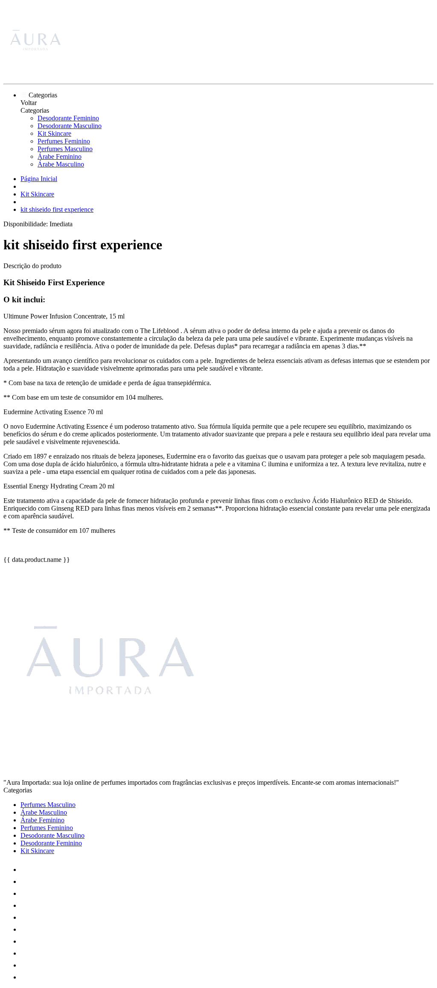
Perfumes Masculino (65, 148)
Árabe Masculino (61, 164)
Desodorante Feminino (68, 118)
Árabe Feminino (60, 156)
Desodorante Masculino (70, 125)
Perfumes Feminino (64, 141)
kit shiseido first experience (56, 209)
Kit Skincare (54, 133)
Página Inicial (38, 178)
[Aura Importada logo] (35, 72)
